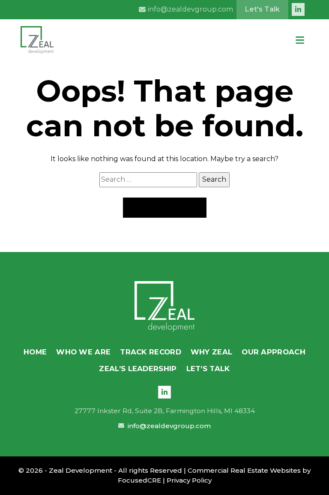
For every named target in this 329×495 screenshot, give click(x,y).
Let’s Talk (208, 368)
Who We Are (83, 352)
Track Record (150, 352)
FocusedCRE (139, 480)
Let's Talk (262, 9)
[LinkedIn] (164, 392)
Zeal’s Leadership (137, 368)
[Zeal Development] (164, 306)
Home (35, 352)
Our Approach (273, 352)
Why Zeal (211, 352)
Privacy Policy (189, 480)
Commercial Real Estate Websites (244, 470)
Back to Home (164, 207)
